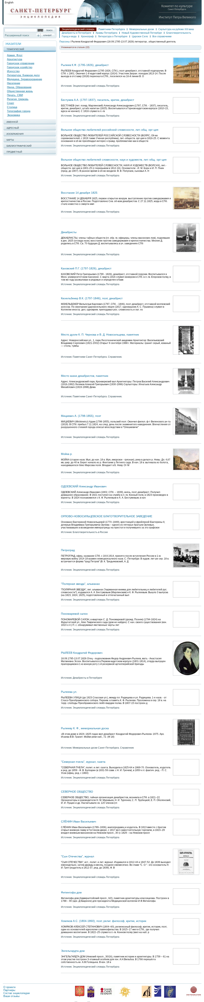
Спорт (10, 103)
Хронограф (87, 36)
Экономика (13, 115)
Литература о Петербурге (113, 36)
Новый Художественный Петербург (142, 32)
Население (13, 83)
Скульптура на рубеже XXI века (176, 29)
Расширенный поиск (17, 35)
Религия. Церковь (17, 99)
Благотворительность (178, 32)
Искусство (13, 71)
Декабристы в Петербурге (76, 32)
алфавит (47, 35)
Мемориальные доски (141, 29)
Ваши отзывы (11, 996)
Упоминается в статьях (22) (75, 47)
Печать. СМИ (15, 95)
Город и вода (69, 36)
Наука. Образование (19, 87)
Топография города (18, 111)
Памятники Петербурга (111, 29)
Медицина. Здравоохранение (24, 79)
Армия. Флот (15, 55)
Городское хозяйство (19, 67)
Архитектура (14, 59)
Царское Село (140, 36)
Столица (12, 107)
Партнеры (9, 990)
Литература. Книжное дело (23, 75)
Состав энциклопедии (16, 993)
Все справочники (162, 36)
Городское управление (20, 63)
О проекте (9, 987)
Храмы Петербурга (106, 32)
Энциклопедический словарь (78, 29)
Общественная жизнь (20, 91)
